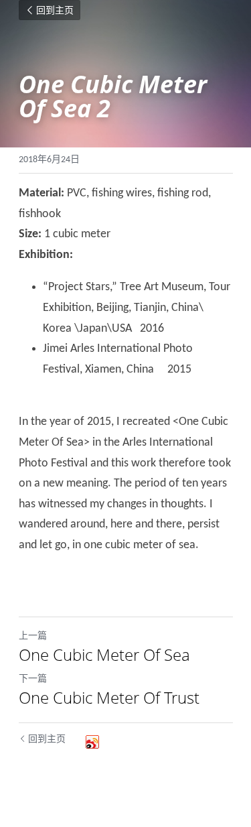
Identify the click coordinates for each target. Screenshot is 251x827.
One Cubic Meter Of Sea (104, 655)
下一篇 (33, 679)
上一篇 (33, 636)
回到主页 (55, 10)
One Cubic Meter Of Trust (109, 698)
